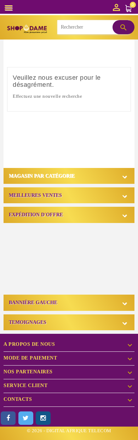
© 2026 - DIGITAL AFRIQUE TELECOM (69, 430)
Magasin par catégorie (42, 176)
